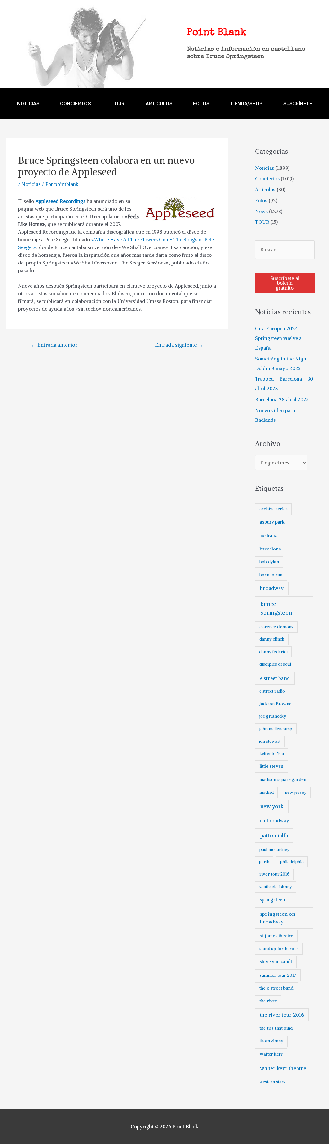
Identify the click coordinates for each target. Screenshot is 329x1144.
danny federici (273, 651)
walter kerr (271, 1054)
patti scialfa (274, 835)
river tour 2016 (274, 874)
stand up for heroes (278, 948)
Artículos (265, 189)
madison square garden (282, 779)
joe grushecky (272, 716)
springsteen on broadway (277, 918)
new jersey (296, 792)
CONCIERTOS (75, 104)
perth (264, 861)
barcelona (270, 549)
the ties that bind (276, 1028)
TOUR (118, 104)
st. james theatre (276, 936)
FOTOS (201, 104)
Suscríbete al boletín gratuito (284, 283)
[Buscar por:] (285, 250)
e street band (275, 678)
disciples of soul (275, 664)
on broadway (274, 821)
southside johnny (275, 886)
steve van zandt (276, 962)
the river (268, 1001)
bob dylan (269, 562)
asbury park (272, 522)
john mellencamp (275, 729)
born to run (270, 574)
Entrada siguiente (179, 345)
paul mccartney (274, 849)
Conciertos (267, 179)
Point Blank (216, 33)
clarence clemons (276, 626)
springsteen (272, 900)
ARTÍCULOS (159, 104)
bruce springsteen (276, 608)
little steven (271, 766)
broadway (272, 588)
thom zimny (271, 1041)
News (261, 211)
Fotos (261, 200)
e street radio (272, 691)
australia (268, 535)
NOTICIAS (28, 104)
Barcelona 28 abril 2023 (281, 399)
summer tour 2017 (277, 975)
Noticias (31, 184)
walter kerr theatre (283, 1068)
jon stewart (269, 741)
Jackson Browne (275, 703)
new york (272, 806)
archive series (273, 509)
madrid (266, 792)
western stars (272, 1082)
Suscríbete (297, 104)
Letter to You (271, 753)
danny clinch (271, 639)
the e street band (276, 988)
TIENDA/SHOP (246, 104)
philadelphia (292, 861)
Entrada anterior (54, 345)
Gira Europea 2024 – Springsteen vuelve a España (278, 338)
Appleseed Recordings (60, 201)
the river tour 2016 (282, 1015)
